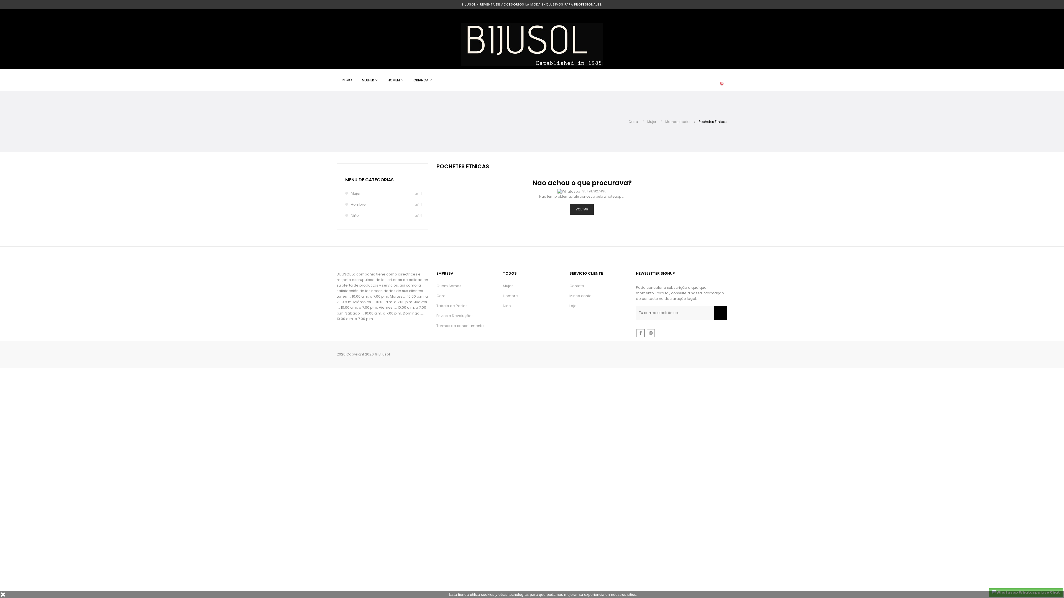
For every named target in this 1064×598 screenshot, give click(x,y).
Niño (355, 215)
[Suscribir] (720, 313)
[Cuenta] (699, 80)
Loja (573, 305)
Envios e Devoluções (455, 315)
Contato (576, 285)
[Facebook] (640, 333)
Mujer (356, 193)
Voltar (582, 209)
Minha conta (580, 295)
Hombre (358, 204)
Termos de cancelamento (460, 325)
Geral (441, 295)
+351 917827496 (593, 191)
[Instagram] (650, 333)
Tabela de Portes (451, 305)
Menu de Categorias (369, 180)
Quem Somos (448, 285)
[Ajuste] (710, 80)
